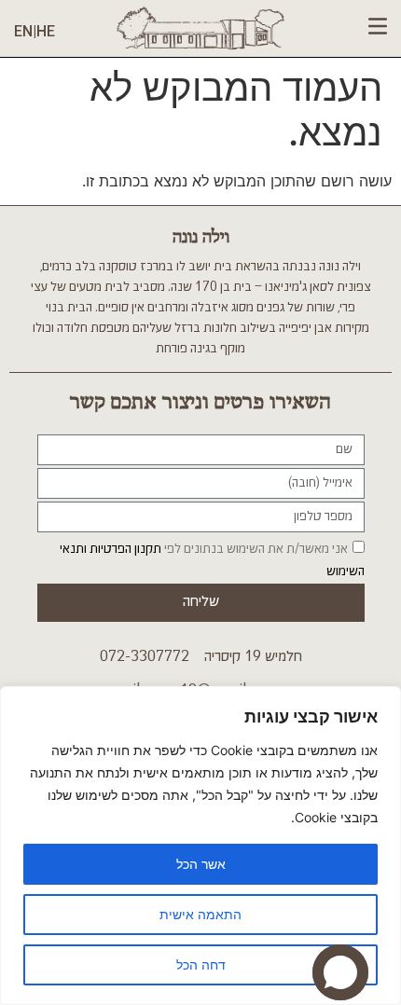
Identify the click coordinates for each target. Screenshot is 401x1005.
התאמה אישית (200, 914)
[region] (200, 845)
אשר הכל (201, 864)
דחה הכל (201, 964)
